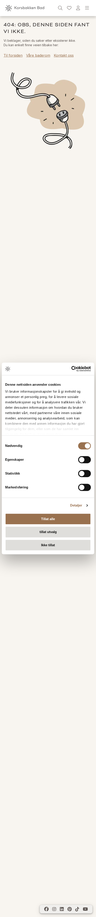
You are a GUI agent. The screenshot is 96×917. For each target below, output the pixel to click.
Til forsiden (13, 55)
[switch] (84, 459)
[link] (69, 8)
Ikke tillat (48, 545)
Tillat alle (48, 519)
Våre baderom (38, 55)
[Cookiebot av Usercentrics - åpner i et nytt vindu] (71, 369)
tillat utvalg (48, 532)
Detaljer (76, 505)
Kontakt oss (64, 55)
